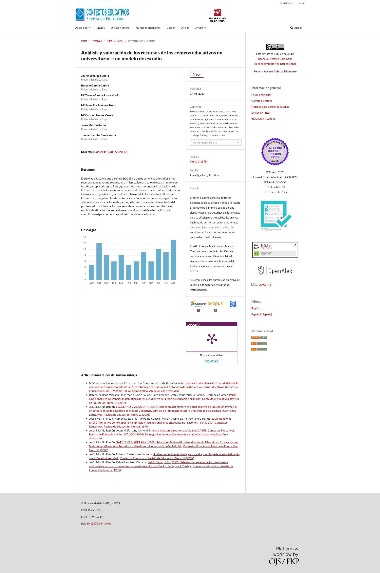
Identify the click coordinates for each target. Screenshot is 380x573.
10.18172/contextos (98, 523)
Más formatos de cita (205, 142)
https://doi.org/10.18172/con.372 (107, 151)
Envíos (101, 27)
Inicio (84, 40)
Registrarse (286, 3)
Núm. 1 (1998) (114, 40)
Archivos (97, 40)
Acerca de (81, 27)
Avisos (185, 27)
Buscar (171, 27)
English (255, 308)
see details (211, 361)
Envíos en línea (260, 112)
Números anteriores (148, 27)
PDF (198, 74)
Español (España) (261, 314)
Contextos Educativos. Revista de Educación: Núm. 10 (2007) (157, 458)
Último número (120, 27)
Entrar (301, 3)
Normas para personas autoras (270, 106)
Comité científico (262, 100)
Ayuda (199, 27)
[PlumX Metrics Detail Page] (212, 339)
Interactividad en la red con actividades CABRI (177, 430)
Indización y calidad (263, 118)
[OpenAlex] (275, 277)
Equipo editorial (261, 94)
